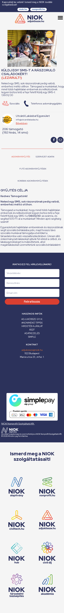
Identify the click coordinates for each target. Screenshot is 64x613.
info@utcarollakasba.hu (27, 119)
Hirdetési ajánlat (32, 326)
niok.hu (23, 9)
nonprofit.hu (38, 9)
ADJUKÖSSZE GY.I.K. (32, 319)
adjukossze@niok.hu (32, 350)
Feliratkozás (32, 301)
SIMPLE (32, 336)
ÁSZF (32, 329)
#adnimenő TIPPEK (32, 322)
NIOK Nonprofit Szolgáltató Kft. (18, 423)
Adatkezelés (32, 333)
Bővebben (21, 123)
